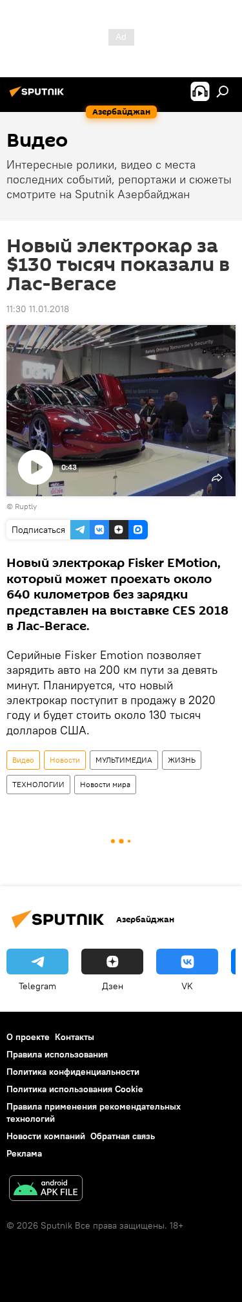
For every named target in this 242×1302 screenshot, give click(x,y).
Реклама (24, 1153)
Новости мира (105, 784)
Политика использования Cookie (74, 1089)
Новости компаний (45, 1136)
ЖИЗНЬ (182, 760)
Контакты (74, 1037)
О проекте (28, 1037)
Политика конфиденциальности (72, 1071)
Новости (65, 760)
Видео (23, 760)
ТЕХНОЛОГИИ (38, 784)
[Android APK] (46, 1189)
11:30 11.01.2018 (37, 309)
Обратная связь (122, 1136)
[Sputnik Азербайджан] (38, 96)
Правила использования (57, 1054)
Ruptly (26, 506)
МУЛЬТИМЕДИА (124, 760)
